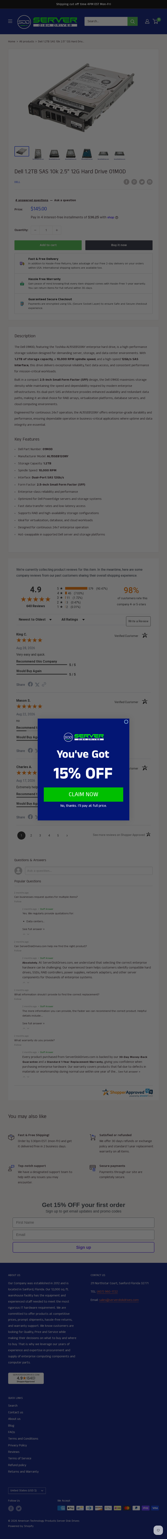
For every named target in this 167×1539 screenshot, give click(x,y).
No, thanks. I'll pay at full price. (83, 806)
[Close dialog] (126, 721)
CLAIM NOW (83, 794)
